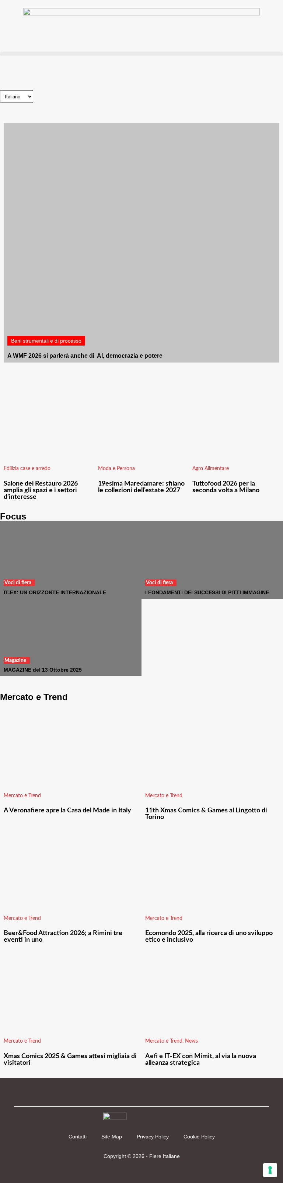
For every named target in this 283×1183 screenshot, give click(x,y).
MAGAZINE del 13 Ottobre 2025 (43, 670)
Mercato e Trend (22, 795)
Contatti (78, 1137)
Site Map (111, 1137)
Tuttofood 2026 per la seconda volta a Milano (225, 487)
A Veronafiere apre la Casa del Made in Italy (67, 810)
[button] (141, 54)
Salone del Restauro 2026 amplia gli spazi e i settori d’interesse (41, 490)
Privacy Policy (153, 1137)
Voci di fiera (17, 582)
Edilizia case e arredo (27, 468)
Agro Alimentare (210, 468)
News (191, 1041)
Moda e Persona (116, 468)
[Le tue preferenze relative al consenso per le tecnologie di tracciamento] (270, 1170)
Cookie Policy (199, 1137)
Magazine (15, 660)
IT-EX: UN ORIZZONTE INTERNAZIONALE (55, 592)
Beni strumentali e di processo (46, 341)
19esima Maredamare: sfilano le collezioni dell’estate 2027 (141, 487)
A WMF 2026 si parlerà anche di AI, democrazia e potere (85, 356)
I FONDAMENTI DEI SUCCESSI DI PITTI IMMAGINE (207, 592)
